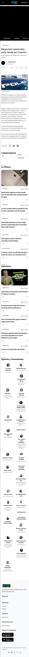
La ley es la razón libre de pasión (13, 349)
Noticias (17, 38)
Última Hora (7, 38)
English (4, 609)
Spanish (4, 606)
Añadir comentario (20, 155)
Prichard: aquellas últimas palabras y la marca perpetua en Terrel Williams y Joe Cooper (14, 335)
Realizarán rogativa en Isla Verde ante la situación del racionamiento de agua (14, 194)
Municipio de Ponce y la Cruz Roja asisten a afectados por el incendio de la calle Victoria (14, 225)
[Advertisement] (14, 20)
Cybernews (12, 62)
